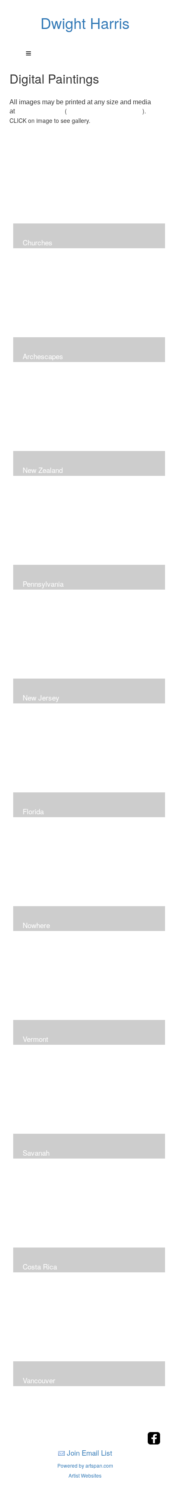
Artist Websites (85, 1475)
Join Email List (89, 1452)
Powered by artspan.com (85, 1465)
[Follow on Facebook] (154, 1442)
